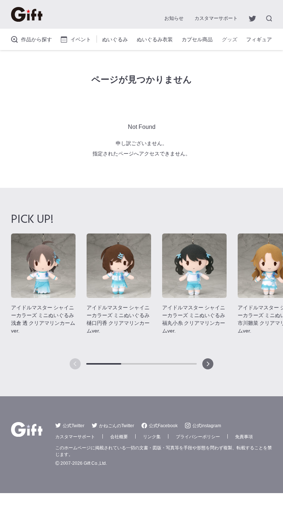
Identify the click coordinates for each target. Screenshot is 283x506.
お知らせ (174, 17)
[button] (207, 363)
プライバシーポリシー (198, 436)
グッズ (229, 39)
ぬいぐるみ (115, 39)
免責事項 (244, 436)
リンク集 (152, 436)
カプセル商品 (197, 39)
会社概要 (119, 436)
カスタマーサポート (216, 17)
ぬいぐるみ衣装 (155, 39)
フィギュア (259, 39)
